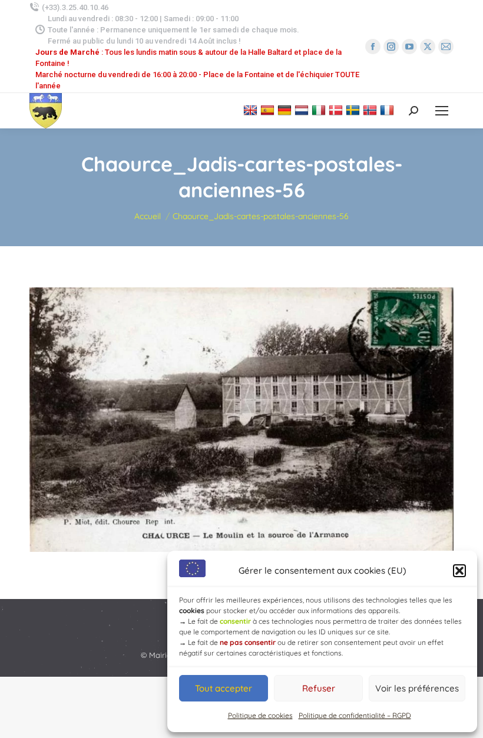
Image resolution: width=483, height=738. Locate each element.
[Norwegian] (371, 110)
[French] (388, 110)
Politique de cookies (260, 715)
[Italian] (320, 110)
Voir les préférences (417, 688)
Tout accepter (223, 688)
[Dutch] (303, 110)
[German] (286, 110)
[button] (459, 571)
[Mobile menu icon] (442, 111)
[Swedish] (354, 110)
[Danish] (337, 110)
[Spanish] (268, 110)
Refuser (318, 688)
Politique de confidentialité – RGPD (355, 715)
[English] (251, 110)
